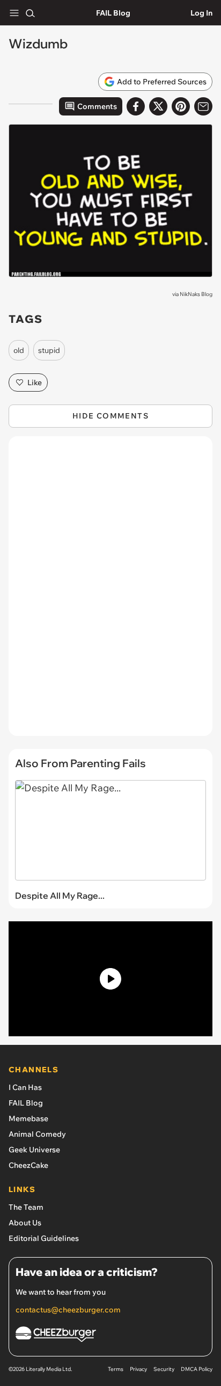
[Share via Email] (203, 106)
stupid (49, 350)
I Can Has (25, 1087)
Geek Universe (34, 1149)
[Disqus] (110, 591)
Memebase (28, 1118)
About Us (25, 1223)
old (18, 350)
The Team (26, 1207)
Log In (201, 13)
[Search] (30, 12)
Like (34, 382)
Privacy (138, 1369)
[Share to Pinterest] (181, 106)
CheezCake (28, 1165)
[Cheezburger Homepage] (110, 1335)
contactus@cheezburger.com (68, 1310)
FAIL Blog (113, 13)
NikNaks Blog (196, 294)
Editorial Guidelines (44, 1238)
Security (163, 1369)
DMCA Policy (196, 1369)
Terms (115, 1369)
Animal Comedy (37, 1134)
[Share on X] (158, 106)
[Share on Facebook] (136, 106)
